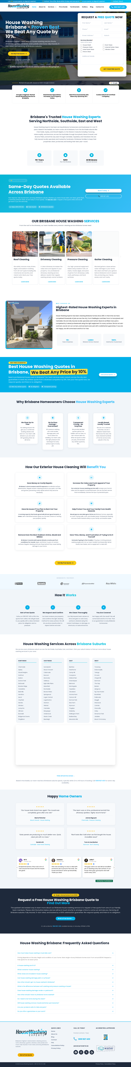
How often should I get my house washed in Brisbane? (36, 982)
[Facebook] (76, 1052)
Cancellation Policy (109, 1064)
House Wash (87, 45)
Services (51, 7)
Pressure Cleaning (51, 259)
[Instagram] (81, 1052)
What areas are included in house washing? (32, 974)
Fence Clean (87, 51)
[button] (10, 256)
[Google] (92, 1052)
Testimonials (74, 7)
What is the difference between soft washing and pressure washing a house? (44, 986)
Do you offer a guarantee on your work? (31, 1011)
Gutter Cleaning (76, 259)
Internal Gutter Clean (112, 47)
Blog (91, 7)
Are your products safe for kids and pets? (31, 1007)
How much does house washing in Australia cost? (34, 953)
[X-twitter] (86, 1052)
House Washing (45, 820)
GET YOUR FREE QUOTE (111, 69)
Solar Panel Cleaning (43, 844)
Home (34, 7)
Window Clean (110, 49)
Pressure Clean (88, 47)
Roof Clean (108, 45)
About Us (42, 7)
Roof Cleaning (94, 844)
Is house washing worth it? (26, 965)
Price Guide (63, 7)
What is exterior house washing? (28, 970)
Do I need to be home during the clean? (31, 999)
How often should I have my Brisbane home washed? (35, 995)
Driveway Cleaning (24, 259)
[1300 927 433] (75, 1038)
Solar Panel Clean (88, 49)
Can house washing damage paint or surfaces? (33, 978)
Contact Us (100, 7)
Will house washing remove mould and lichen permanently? (38, 1003)
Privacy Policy (100, 1064)
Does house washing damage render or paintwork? (35, 990)
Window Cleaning (104, 259)
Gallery (84, 7)
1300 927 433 (100, 781)
